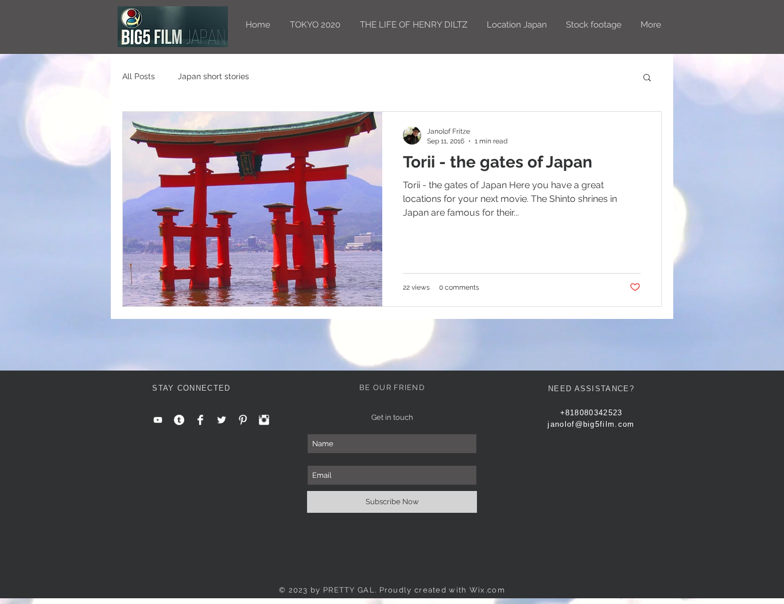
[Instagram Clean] (264, 420)
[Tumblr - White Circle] (179, 420)
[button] (647, 78)
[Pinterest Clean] (243, 420)
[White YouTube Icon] (158, 420)
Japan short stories (213, 76)
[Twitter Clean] (221, 420)
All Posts (138, 76)
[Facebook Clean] (200, 420)
